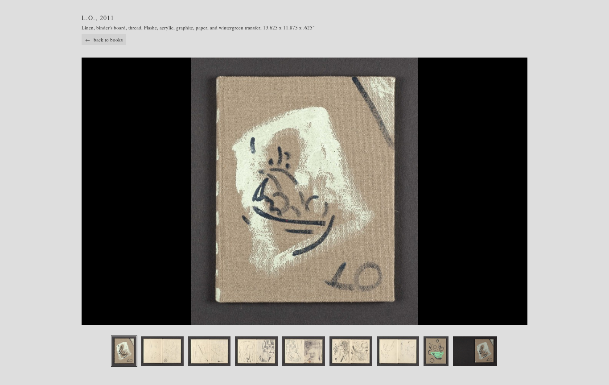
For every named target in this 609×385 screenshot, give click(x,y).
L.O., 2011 (98, 17)
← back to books (104, 39)
